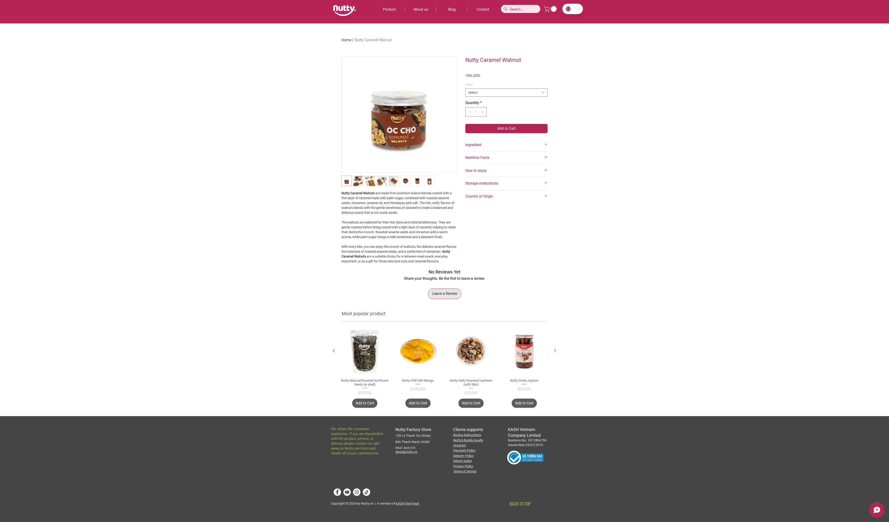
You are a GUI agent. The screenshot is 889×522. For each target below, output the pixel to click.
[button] (551, 9)
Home (346, 40)
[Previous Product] (334, 350)
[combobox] (506, 92)
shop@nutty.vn (406, 452)
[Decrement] (469, 111)
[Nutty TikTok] (366, 492)
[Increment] (482, 111)
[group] (444, 367)
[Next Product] (555, 350)
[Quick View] (365, 351)
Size (469, 84)
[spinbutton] (476, 111)
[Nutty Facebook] (337, 492)
